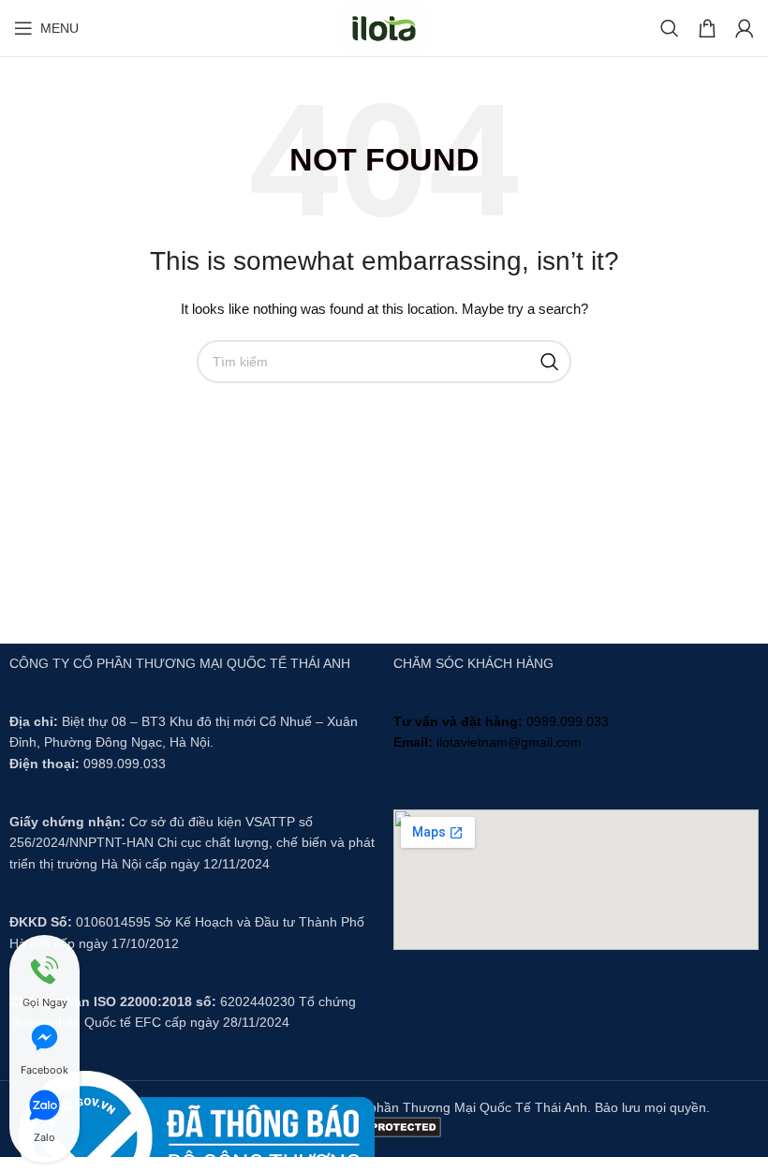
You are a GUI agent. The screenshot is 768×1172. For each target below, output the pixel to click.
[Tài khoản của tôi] (744, 28)
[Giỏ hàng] (707, 28)
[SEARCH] (549, 361)
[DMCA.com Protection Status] (384, 1125)
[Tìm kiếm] (669, 28)
